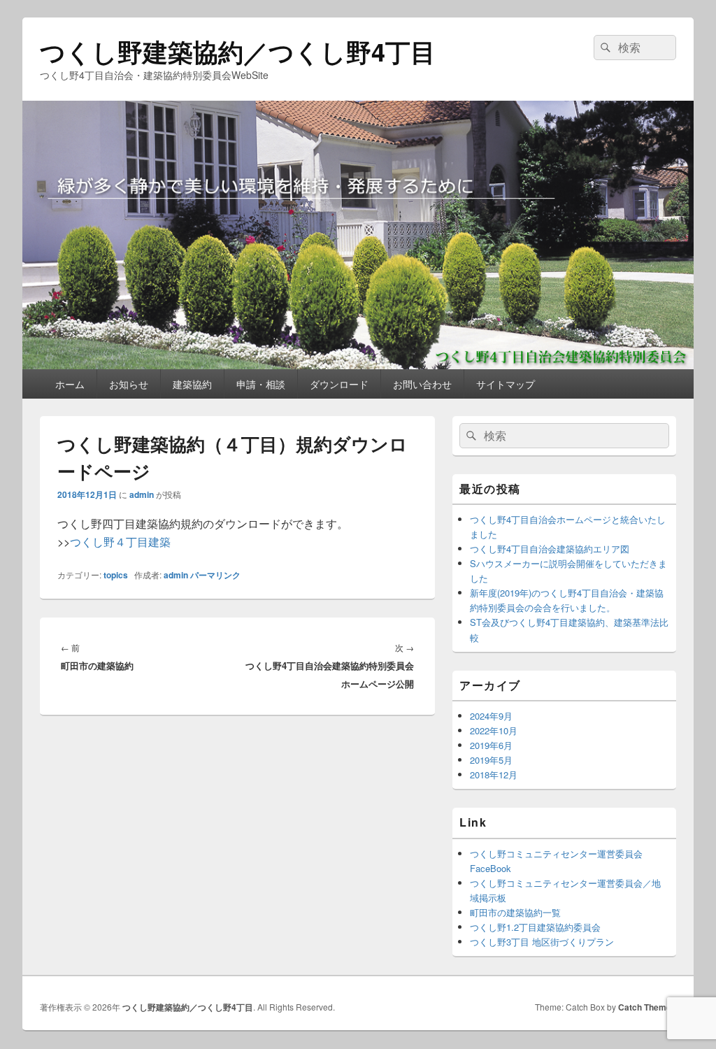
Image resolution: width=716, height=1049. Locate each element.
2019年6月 (491, 745)
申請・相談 (260, 384)
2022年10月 (493, 730)
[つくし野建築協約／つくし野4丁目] (358, 365)
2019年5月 (491, 759)
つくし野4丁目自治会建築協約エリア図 (549, 548)
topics (115, 575)
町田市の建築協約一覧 (515, 912)
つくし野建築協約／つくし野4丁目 (238, 51)
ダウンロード (339, 384)
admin (141, 494)
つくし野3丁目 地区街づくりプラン (542, 941)
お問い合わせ (422, 384)
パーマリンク (215, 575)
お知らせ (128, 384)
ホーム (70, 384)
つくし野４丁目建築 (120, 542)
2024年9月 (491, 715)
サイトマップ (505, 384)
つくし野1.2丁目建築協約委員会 (535, 927)
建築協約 (192, 384)
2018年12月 (493, 774)
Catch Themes (647, 1007)
